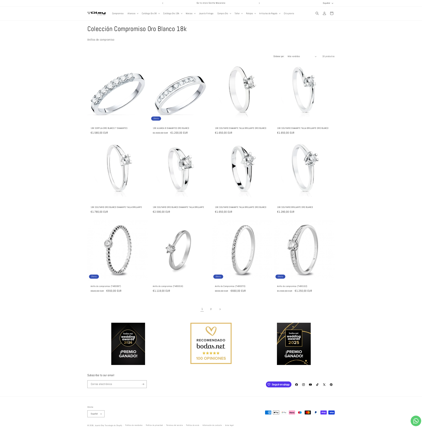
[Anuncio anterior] (162, 3)
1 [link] (202, 309)
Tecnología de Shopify (113, 425)
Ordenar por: (278, 56)
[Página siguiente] (220, 309)
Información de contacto (212, 425)
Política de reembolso (134, 425)
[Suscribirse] (143, 384)
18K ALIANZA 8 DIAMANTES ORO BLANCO (171, 128)
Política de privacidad (154, 425)
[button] (133, 13)
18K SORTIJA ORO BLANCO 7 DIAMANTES (109, 128)
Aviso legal (229, 425)
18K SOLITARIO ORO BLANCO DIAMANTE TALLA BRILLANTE (116, 207)
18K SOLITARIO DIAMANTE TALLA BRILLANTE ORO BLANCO (240, 128)
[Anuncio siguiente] (259, 3)
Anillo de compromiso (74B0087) (106, 286)
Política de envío (192, 425)
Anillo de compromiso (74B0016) (168, 286)
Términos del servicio (174, 425)
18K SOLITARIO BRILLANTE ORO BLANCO (295, 207)
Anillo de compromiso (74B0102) (292, 286)
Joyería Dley (99, 425)
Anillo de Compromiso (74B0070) (230, 286)
